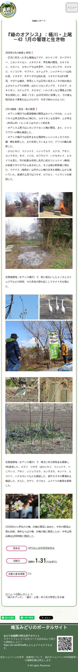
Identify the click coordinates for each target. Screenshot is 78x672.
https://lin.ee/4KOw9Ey (16, 645)
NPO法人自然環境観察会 (41, 548)
